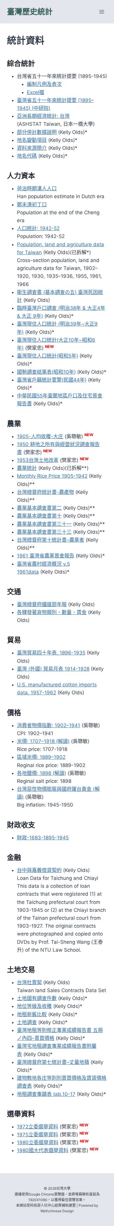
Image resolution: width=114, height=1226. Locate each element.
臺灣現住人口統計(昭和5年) (47, 356)
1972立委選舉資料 (37, 1127)
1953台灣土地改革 (37, 460)
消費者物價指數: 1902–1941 (48, 725)
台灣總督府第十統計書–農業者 (50, 540)
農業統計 (27, 468)
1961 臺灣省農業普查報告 (45, 556)
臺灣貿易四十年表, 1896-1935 (51, 653)
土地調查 (27, 1022)
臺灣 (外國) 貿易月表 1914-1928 (53, 669)
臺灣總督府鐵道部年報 (42, 604)
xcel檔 (37, 92)
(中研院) (40, 108)
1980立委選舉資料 (37, 1142)
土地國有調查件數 (37, 998)
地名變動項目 (32, 140)
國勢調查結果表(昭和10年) (46, 372)
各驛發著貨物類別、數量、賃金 (52, 612)
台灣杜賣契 (29, 982)
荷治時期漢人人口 (37, 188)
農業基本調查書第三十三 (44, 532)
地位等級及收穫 (34, 1006)
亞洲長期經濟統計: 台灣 (43, 116)
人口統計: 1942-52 (38, 228)
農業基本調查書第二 (39, 508)
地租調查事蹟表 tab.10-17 (46, 1094)
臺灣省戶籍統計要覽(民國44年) (52, 380)
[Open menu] (101, 11)
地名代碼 (27, 156)
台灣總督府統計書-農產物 (45, 492)
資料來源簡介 (32, 148)
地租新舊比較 (32, 1014)
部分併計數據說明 (37, 132)
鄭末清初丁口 (32, 205)
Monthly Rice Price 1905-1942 (52, 476)
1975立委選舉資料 (37, 1134)
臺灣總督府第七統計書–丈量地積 (53, 1062)
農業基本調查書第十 (39, 516)
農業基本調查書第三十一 (44, 524)
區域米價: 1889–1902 (41, 757)
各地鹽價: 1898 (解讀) (41, 773)
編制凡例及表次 (44, 84)
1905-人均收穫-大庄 (40, 436)
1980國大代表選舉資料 (42, 1150)
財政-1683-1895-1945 (43, 838)
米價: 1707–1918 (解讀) (43, 741)
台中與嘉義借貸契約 (39, 870)
